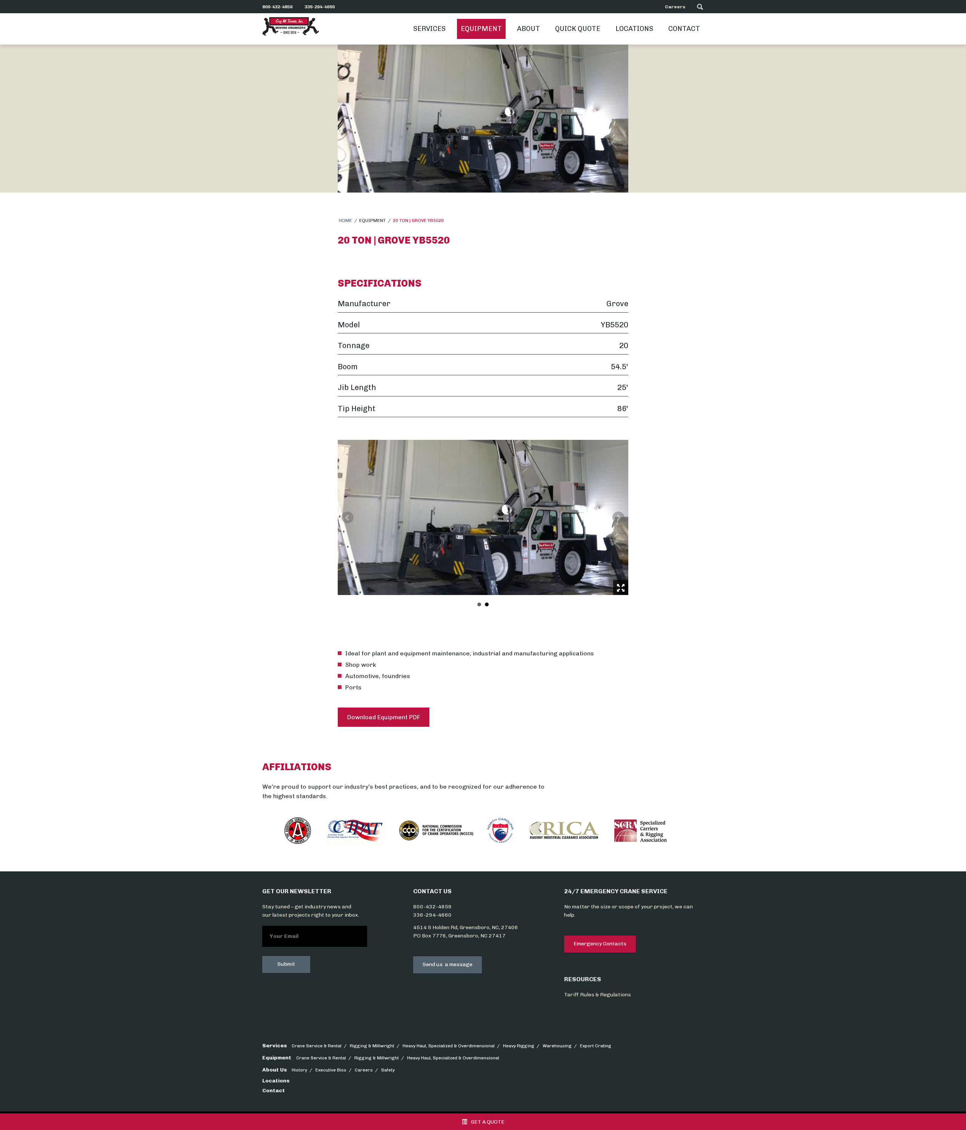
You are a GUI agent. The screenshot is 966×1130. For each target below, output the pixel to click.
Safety (388, 1070)
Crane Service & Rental (316, 1045)
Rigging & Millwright (372, 1045)
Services (429, 29)
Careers (675, 6)
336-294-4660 (432, 915)
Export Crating (595, 1045)
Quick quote (577, 29)
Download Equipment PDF (383, 717)
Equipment (481, 29)
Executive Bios (330, 1070)
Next (618, 518)
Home (345, 220)
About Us (274, 1070)
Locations (634, 29)
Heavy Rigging (518, 1045)
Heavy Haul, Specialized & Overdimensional (449, 1045)
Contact (684, 29)
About (528, 29)
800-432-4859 (432, 906)
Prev (347, 518)
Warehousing (557, 1045)
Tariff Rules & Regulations (597, 994)
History (299, 1070)
